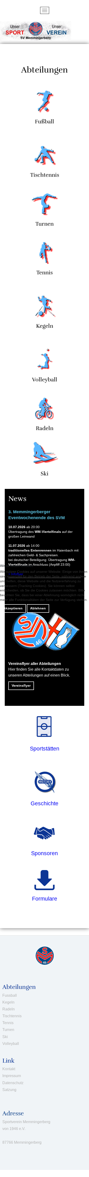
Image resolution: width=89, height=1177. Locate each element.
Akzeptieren (13, 608)
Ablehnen (38, 608)
